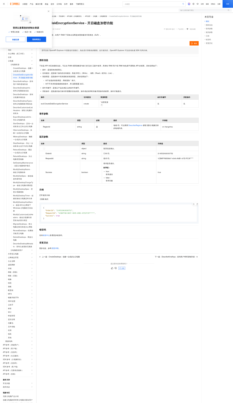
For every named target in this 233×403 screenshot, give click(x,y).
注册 (218, 4)
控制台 (213, 4)
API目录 (88, 16)
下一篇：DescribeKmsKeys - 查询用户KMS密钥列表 (175, 256)
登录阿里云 (36, 39)
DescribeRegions (135, 125)
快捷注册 (15, 39)
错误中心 (46, 235)
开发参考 (62, 16)
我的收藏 (193, 29)
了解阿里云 (80, 4)
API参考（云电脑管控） (75, 16)
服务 (71, 4)
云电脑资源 (103, 16)
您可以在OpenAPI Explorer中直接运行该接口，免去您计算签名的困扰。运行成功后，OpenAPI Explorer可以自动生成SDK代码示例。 (95, 50)
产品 (31, 4)
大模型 (24, 4)
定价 (52, 4)
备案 (207, 4)
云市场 (59, 4)
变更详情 (55, 248)
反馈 (122, 268)
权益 (46, 4)
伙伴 (65, 4)
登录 (227, 4)
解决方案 (39, 4)
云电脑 (95, 16)
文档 (202, 4)
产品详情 (180, 29)
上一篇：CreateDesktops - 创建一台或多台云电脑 (61, 256)
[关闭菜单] (4, 4)
